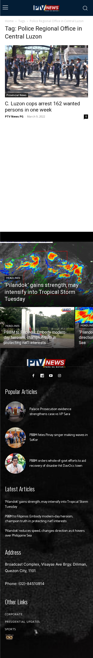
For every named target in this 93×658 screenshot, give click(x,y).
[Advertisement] (46, 175)
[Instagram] (60, 376)
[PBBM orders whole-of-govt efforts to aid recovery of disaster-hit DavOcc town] (15, 463)
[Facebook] (33, 376)
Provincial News (16, 95)
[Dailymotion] (42, 376)
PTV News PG (14, 116)
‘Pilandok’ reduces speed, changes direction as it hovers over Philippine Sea (45, 533)
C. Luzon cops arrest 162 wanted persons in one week (42, 107)
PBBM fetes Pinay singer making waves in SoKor (59, 437)
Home (9, 21)
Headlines (13, 278)
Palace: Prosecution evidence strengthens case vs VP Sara (50, 411)
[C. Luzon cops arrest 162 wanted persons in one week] (46, 71)
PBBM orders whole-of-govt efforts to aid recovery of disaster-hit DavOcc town (58, 463)
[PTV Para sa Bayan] (47, 7)
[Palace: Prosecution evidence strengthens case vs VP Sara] (15, 411)
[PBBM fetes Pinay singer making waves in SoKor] (15, 437)
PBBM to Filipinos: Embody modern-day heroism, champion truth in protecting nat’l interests (39, 519)
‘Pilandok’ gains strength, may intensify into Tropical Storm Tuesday (46, 504)
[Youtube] (51, 376)
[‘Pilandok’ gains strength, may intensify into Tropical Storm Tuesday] (46, 274)
